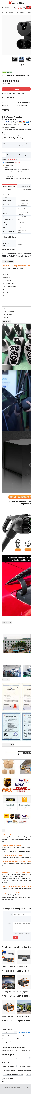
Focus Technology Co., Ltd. (21, 1087)
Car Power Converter (23, 1058)
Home (3, 12)
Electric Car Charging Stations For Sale (13, 1074)
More (3, 1081)
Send (16, 937)
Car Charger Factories (8, 1066)
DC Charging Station (22, 1036)
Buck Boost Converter (8, 1058)
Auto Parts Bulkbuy (8, 1078)
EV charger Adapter (7, 1039)
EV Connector (20, 1039)
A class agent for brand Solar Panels (11, 1042)
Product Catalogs (25, 1032)
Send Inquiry (16, 89)
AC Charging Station (7, 1036)
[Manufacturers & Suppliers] (15, 3)
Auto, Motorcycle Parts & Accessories (14, 12)
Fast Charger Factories (9, 1070)
